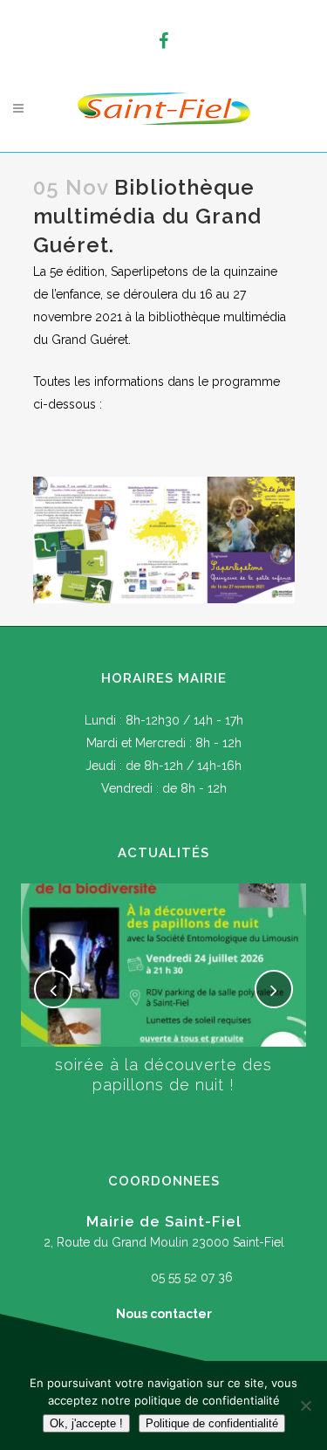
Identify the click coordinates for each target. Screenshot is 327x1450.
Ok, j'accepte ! (86, 1423)
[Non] (305, 1405)
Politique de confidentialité (212, 1423)
